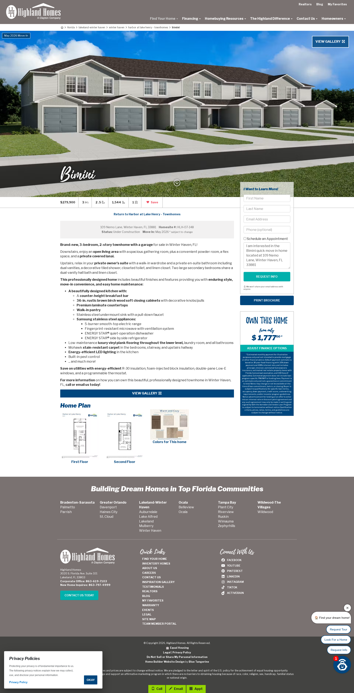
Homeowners (333, 19)
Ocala (183, 512)
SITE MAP (149, 619)
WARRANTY (150, 605)
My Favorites (337, 4)
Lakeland (146, 521)
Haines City (108, 512)
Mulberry (146, 526)
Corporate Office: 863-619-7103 (83, 581)
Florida (71, 27)
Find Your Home (163, 19)
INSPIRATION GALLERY (158, 582)
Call (159, 689)
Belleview (186, 507)
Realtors (305, 4)
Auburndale (148, 512)
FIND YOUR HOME (154, 558)
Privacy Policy (181, 652)
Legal (167, 652)
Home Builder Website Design (165, 661)
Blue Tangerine (199, 661)
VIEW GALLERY (328, 42)
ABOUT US (149, 568)
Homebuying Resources (224, 19)
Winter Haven (116, 27)
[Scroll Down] (177, 184)
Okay (91, 680)
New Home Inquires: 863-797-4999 (85, 584)
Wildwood (265, 512)
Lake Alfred (148, 517)
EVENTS (148, 610)
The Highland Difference (270, 19)
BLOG (146, 596)
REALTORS (150, 591)
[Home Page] (61, 27)
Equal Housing (179, 647)
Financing (190, 19)
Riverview (226, 512)
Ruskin (223, 517)
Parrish (66, 512)
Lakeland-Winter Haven (92, 27)
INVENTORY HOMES (156, 563)
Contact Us (306, 19)
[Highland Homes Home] (33, 5)
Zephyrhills (226, 526)
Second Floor (124, 462)
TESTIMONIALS (153, 586)
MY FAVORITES (152, 600)
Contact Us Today (79, 595)
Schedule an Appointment (267, 239)
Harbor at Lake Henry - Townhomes (148, 27)
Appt (198, 689)
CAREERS (149, 572)
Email (178, 689)
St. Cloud (106, 517)
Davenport (108, 507)
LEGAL (146, 614)
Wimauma (226, 521)
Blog (319, 4)
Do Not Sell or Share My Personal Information (177, 657)
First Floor (79, 462)
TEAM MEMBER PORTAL (159, 623)
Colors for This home (169, 442)
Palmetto (67, 507)
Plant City (225, 507)
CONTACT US (151, 577)
